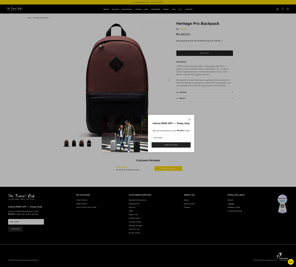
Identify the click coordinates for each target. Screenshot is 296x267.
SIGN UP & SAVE (171, 145)
